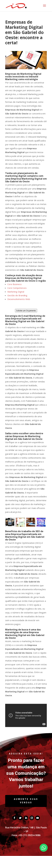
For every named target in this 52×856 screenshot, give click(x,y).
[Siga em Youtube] (37, 818)
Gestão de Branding (17, 295)
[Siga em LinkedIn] (26, 818)
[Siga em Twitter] (20, 818)
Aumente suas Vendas (26, 801)
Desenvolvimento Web (18, 299)
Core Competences (17, 287)
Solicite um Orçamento (26, 310)
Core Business (14, 284)
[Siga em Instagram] (31, 818)
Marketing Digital (15, 291)
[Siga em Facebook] (14, 818)
